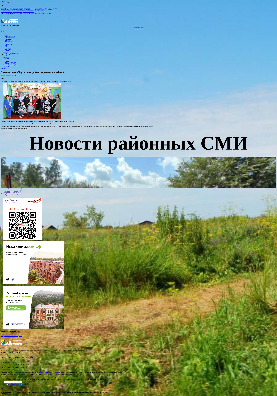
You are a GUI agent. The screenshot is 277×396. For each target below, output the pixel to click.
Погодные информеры (138, 29)
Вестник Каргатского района (10, 65)
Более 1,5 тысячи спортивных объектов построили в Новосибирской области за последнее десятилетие (26, 13)
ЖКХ (7, 61)
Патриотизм (9, 44)
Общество (5, 35)
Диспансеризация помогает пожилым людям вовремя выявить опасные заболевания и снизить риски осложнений (29, 8)
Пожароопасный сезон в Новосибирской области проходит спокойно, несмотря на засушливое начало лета (27, 9)
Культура (8, 40)
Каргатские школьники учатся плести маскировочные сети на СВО (17, 12)
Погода (8, 45)
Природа (8, 49)
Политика (5, 52)
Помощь (8, 46)
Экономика (6, 59)
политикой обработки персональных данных (77, 379)
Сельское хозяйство (11, 62)
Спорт (7, 50)
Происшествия (7, 57)
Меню (2, 31)
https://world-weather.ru (138, 27)
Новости (5, 33)
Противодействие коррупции (13, 53)
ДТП (7, 58)
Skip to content (4, 1)
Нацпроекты (6, 54)
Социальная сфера (10, 63)
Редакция (3, 75)
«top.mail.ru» (51, 372)
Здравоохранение (10, 55)
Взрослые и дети (10, 37)
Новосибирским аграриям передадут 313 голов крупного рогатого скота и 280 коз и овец (23, 10)
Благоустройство (10, 36)
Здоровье (8, 39)
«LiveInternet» (58, 372)
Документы (6, 66)
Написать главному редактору (8, 369)
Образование (9, 41)
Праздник (8, 48)
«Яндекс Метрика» (42, 372)
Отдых (8, 42)
